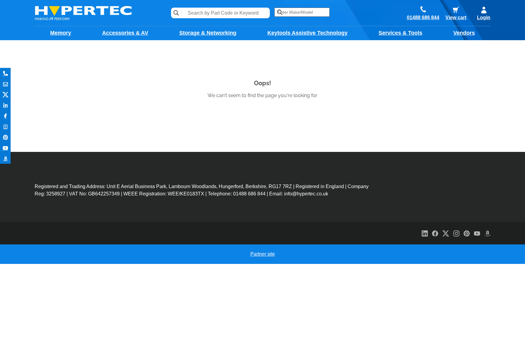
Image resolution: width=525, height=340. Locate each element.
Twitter (5, 94)
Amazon (5, 158)
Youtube (5, 147)
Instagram (5, 126)
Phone (5, 73)
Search (176, 13)
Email (5, 84)
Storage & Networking (207, 33)
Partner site (262, 254)
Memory (60, 33)
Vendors (464, 33)
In (5, 105)
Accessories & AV (125, 33)
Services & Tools (400, 33)
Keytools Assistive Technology (307, 33)
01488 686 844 (423, 17)
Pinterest (5, 137)
